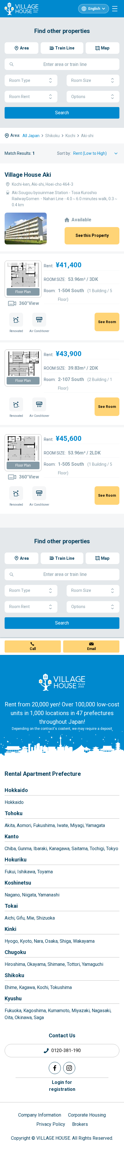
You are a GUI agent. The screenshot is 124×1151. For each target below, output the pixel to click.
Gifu (20, 918)
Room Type (19, 80)
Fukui (10, 871)
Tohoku (13, 813)
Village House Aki (28, 174)
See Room (107, 322)
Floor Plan (23, 292)
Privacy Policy (50, 1124)
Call (33, 649)
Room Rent (19, 96)
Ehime (11, 987)
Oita (9, 1017)
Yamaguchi (92, 964)
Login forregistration (62, 1086)
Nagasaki (101, 1010)
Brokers (80, 1124)
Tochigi (97, 848)
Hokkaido (16, 790)
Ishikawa (26, 871)
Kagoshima (34, 1010)
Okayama (36, 964)
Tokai (11, 906)
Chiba (10, 848)
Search (62, 112)
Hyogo (11, 941)
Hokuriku (16, 860)
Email (91, 649)
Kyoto (26, 941)
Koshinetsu (18, 883)
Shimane (56, 964)
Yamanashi (48, 895)
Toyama (45, 871)
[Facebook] (55, 1068)
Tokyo (112, 848)
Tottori (73, 964)
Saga (39, 1017)
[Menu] (114, 8)
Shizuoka (45, 918)
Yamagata (95, 825)
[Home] (62, 682)
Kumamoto (58, 1010)
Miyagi (77, 825)
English (94, 9)
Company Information (39, 1115)
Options (78, 96)
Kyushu (13, 998)
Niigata (29, 895)
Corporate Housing (87, 1115)
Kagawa (27, 987)
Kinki (10, 929)
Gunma (24, 848)
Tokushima (61, 987)
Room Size (81, 80)
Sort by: (64, 153)
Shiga (65, 941)
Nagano (12, 895)
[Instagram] (69, 1068)
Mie (30, 918)
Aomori (24, 825)
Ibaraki (40, 848)
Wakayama (84, 941)
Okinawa (23, 1017)
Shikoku (14, 975)
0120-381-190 (66, 1050)
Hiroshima (15, 964)
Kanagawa (59, 848)
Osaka (51, 941)
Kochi (42, 987)
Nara (38, 941)
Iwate (62, 825)
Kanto (12, 836)
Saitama (80, 848)
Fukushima (44, 825)
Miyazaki (81, 1010)
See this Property (92, 235)
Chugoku (15, 952)
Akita (10, 825)
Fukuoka (13, 1010)
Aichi (9, 918)
